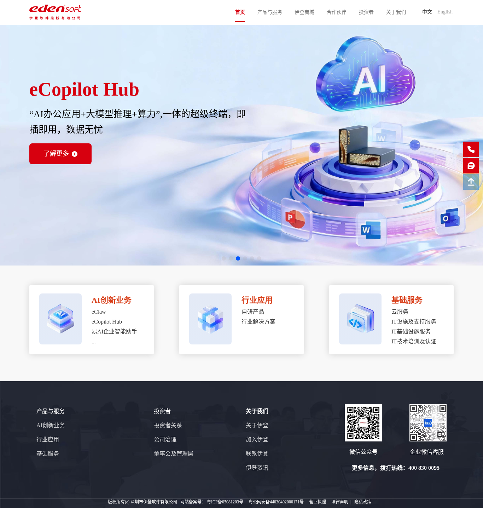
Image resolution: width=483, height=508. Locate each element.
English (445, 12)
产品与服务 (269, 12)
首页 (240, 12)
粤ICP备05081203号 (225, 502)
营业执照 (317, 502)
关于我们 (396, 12)
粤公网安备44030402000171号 (276, 502)
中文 (427, 12)
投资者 (366, 12)
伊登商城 (304, 12)
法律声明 (339, 502)
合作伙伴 (337, 12)
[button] (224, 258)
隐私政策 (362, 502)
